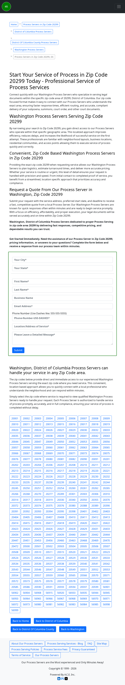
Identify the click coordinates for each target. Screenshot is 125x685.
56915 (49, 592)
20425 (37, 529)
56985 (94, 604)
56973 (26, 604)
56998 (106, 604)
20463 (72, 540)
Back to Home (21, 621)
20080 (49, 459)
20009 (106, 418)
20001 (14, 418)
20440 (72, 534)
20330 (60, 499)
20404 (14, 517)
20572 (14, 581)
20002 (26, 418)
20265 (106, 488)
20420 (83, 523)
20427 (60, 529)
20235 (26, 482)
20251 (37, 488)
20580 (94, 581)
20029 (72, 430)
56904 (26, 592)
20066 (14, 453)
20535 (26, 563)
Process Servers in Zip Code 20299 (40, 24)
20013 (49, 424)
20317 (26, 499)
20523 (106, 552)
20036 (26, 436)
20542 (106, 563)
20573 (26, 581)
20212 (106, 465)
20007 (83, 418)
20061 (60, 447)
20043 (106, 436)
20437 (49, 534)
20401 (83, 511)
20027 (60, 430)
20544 (26, 569)
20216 (49, 470)
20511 (49, 552)
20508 (14, 552)
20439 (60, 534)
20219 (83, 470)
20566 (83, 575)
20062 (72, 447)
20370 (106, 499)
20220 (94, 470)
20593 (60, 587)
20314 (14, 499)
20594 (72, 587)
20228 (72, 476)
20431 (94, 529)
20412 (94, 517)
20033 (106, 430)
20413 (106, 517)
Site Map (102, 643)
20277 (49, 494)
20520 (72, 552)
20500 (26, 546)
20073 (83, 453)
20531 (94, 558)
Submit (18, 350)
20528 (60, 558)
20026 (49, 430)
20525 (26, 558)
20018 (94, 424)
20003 (37, 418)
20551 (83, 569)
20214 (26, 470)
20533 (106, 558)
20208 (72, 465)
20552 (94, 569)
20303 (83, 494)
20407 (49, 517)
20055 (94, 441)
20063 (83, 447)
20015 (60, 424)
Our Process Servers (47, 655)
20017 (83, 424)
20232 (106, 476)
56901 (106, 587)
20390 (106, 505)
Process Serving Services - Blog (65, 643)
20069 (49, 453)
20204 (37, 465)
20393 (37, 511)
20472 (14, 546)
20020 (14, 430)
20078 (37, 459)
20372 (14, 505)
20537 (49, 563)
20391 (14, 511)
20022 (26, 430)
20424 (26, 529)
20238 (49, 482)
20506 (94, 546)
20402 (94, 511)
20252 (49, 488)
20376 (60, 505)
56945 (106, 592)
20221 (106, 470)
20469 (94, 540)
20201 (106, 459)
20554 (14, 575)
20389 (94, 505)
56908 (37, 592)
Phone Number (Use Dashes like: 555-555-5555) (39, 313)
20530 (83, 558)
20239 (60, 482)
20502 (49, 546)
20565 (72, 575)
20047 (37, 441)
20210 (83, 465)
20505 (83, 546)
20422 (106, 523)
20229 (83, 476)
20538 (60, 563)
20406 (37, 517)
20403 (106, 511)
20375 (49, 505)
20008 (94, 418)
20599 (94, 587)
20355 (94, 499)
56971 (106, 598)
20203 (26, 465)
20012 (37, 424)
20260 (72, 488)
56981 (49, 604)
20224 (37, 476)
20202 (14, 465)
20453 (37, 540)
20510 (37, 552)
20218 (72, 470)
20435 (26, 534)
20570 (94, 575)
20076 (14, 459)
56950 (14, 598)
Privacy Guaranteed (83, 649)
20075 (106, 453)
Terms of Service (20, 655)
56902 (14, 592)
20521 (83, 552)
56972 (14, 604)
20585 (14, 587)
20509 (26, 552)
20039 (60, 436)
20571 (106, 575)
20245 (14, 488)
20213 (14, 470)
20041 (83, 436)
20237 (37, 482)
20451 (26, 540)
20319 (49, 499)
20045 (26, 441)
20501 (37, 546)
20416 (37, 523)
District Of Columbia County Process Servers (34, 42)
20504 (72, 546)
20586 (26, 587)
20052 (72, 441)
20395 (60, 511)
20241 (83, 482)
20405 (26, 517)
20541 (94, 563)
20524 (14, 558)
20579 (83, 581)
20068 (37, 453)
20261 (83, 488)
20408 (60, 517)
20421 (94, 523)
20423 (14, 529)
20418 (60, 523)
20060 (49, 447)
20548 (60, 569)
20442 (94, 534)
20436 (37, 534)
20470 (106, 540)
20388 (83, 505)
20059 (37, 447)
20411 (83, 517)
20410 (72, 517)
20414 (14, 523)
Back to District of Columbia (52, 621)
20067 (26, 453)
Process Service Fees (56, 649)
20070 (60, 453)
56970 (94, 598)
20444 (106, 534)
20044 (14, 441)
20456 (49, 540)
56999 (14, 610)
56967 (60, 598)
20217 (60, 470)
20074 (94, 453)
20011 (26, 424)
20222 (14, 476)
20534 (14, 563)
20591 (49, 587)
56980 (37, 604)
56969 (83, 598)
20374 (37, 505)
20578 (72, 581)
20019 (106, 424)
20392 (26, 511)
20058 (26, 447)
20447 (14, 540)
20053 (83, 441)
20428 (72, 529)
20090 (83, 459)
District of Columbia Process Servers (33, 31)
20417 (49, 523)
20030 (83, 430)
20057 (14, 447)
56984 (83, 604)
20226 (49, 476)
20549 (72, 569)
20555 (26, 575)
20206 (49, 465)
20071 (72, 453)
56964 (26, 598)
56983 (72, 604)
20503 (60, 546)
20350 (83, 499)
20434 (14, 534)
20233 (14, 482)
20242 (94, 482)
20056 (106, 441)
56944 (94, 592)
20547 (49, 569)
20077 (26, 459)
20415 (26, 523)
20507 (106, 546)
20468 (83, 540)
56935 (83, 592)
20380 (72, 505)
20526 (37, 558)
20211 (94, 465)
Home (14, 24)
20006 (72, 418)
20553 (106, 569)
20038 (49, 436)
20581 (106, 581)
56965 (37, 598)
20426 (49, 529)
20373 (26, 505)
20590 (37, 587)
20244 (106, 482)
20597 (83, 587)
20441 (83, 534)
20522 (94, 552)
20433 (106, 529)
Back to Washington (72, 629)
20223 (26, 476)
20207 (60, 465)
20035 (14, 436)
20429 (83, 529)
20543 (14, 569)
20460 (60, 540)
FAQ (90, 643)
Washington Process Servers (29, 49)
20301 (72, 494)
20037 (37, 436)
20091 (94, 459)
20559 (49, 575)
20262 (94, 488)
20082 (72, 459)
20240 (72, 482)
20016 (72, 424)
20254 (60, 488)
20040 (72, 436)
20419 (72, 523)
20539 (72, 563)
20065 (106, 447)
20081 (60, 459)
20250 (26, 488)
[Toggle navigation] (119, 7)
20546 (37, 569)
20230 (94, 476)
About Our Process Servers (27, 643)
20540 (83, 563)
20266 (14, 494)
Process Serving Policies (25, 649)
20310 (106, 494)
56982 (60, 604)
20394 (49, 511)
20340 (72, 499)
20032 (94, 430)
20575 (37, 581)
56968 (72, 598)
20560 (60, 575)
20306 (94, 494)
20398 (72, 511)
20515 (60, 552)
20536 (37, 563)
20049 (49, 441)
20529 (72, 558)
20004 (49, 418)
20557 (37, 575)
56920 (60, 592)
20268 (26, 494)
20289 (60, 494)
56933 (72, 592)
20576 (49, 581)
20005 (60, 418)
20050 (60, 441)
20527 (49, 558)
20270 (37, 494)
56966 (49, 598)
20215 (37, 470)
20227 (60, 476)
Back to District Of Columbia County (33, 629)
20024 (37, 430)
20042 (94, 436)
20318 (37, 499)
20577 (60, 581)
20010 (14, 424)
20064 (94, 447)
